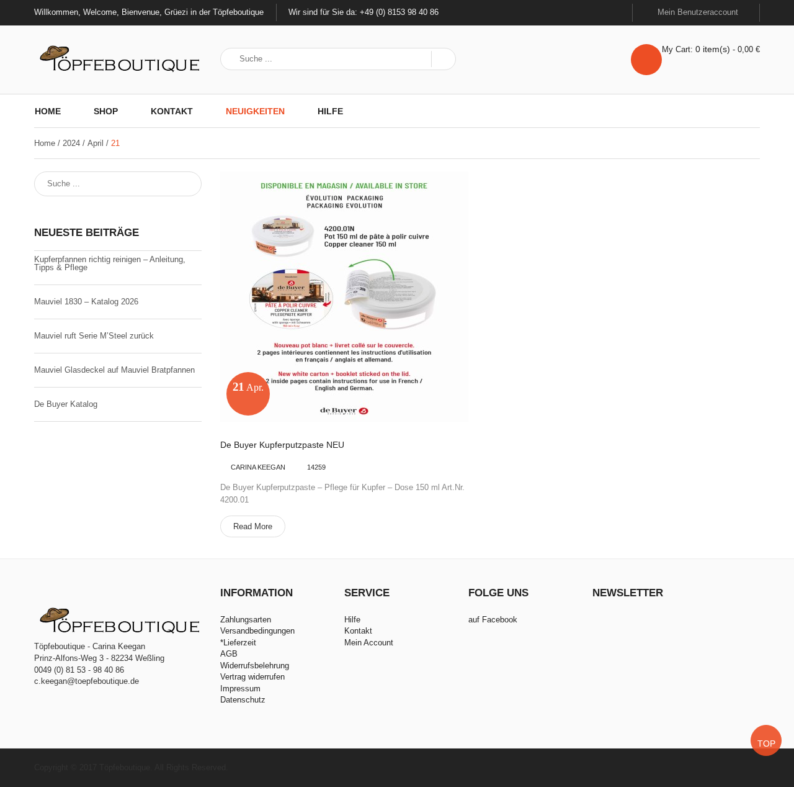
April (95, 143)
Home (48, 111)
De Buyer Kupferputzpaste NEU (282, 445)
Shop (106, 111)
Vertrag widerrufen (252, 676)
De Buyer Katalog (65, 404)
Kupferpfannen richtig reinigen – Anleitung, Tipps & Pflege (109, 263)
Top (766, 743)
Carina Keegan (258, 467)
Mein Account (368, 642)
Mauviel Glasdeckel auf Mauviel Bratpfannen (114, 370)
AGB (229, 653)
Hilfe (330, 111)
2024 (71, 143)
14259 (316, 467)
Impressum (240, 688)
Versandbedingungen (257, 630)
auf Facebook (492, 619)
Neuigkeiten (255, 111)
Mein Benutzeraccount (699, 12)
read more (252, 526)
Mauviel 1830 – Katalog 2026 (86, 302)
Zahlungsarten (245, 619)
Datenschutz (242, 699)
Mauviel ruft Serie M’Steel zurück (94, 336)
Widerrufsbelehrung (254, 665)
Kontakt (172, 111)
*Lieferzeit (238, 642)
